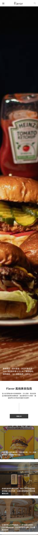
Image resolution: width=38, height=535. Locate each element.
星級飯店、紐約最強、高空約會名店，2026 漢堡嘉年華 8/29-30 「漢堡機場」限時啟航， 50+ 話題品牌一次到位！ (19, 371)
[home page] (18, 3)
